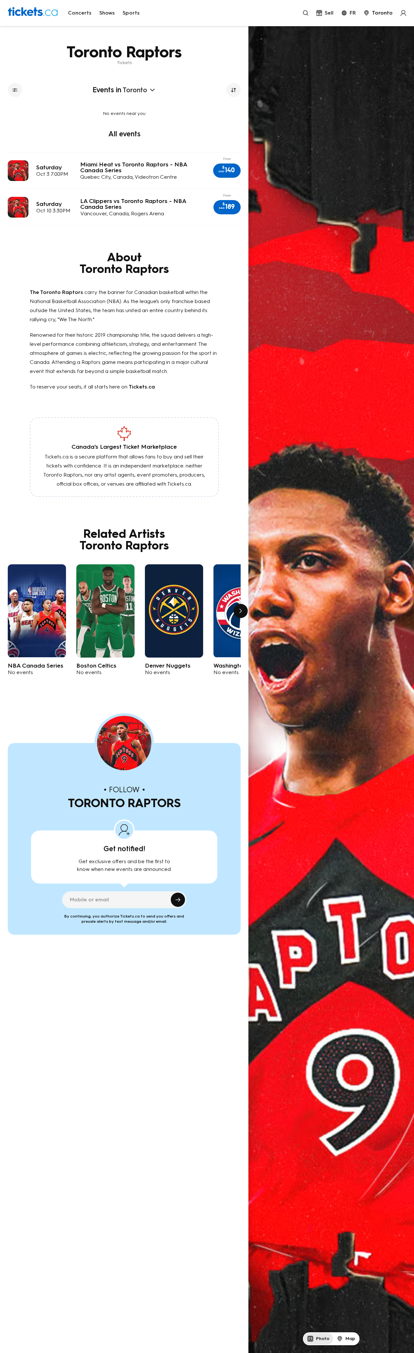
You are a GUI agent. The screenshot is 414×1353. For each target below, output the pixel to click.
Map (350, 1338)
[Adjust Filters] (15, 90)
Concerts (80, 13)
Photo (322, 1338)
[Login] (403, 13)
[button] (227, 170)
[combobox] (378, 13)
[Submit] (178, 900)
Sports (131, 13)
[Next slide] (241, 611)
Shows (107, 13)
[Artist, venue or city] (306, 13)
